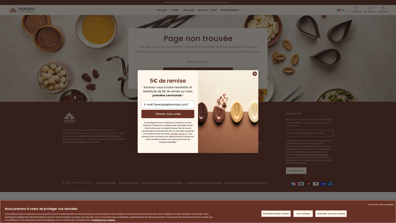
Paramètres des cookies (276, 213)
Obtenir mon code (168, 114)
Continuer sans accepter (381, 204)
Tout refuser (303, 213)
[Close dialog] (254, 73)
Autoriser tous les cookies (331, 213)
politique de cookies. (104, 219)
